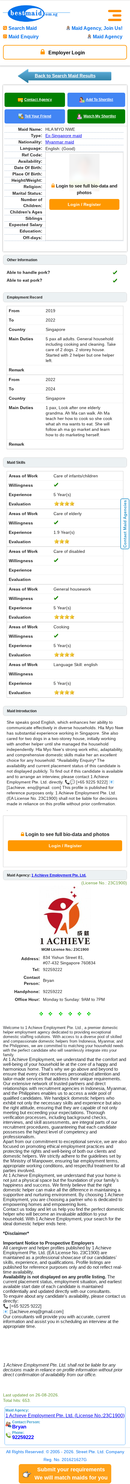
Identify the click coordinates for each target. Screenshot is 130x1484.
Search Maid (22, 28)
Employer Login (66, 52)
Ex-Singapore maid (63, 135)
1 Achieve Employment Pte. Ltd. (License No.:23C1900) (65, 1415)
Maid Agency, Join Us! (97, 28)
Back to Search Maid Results (65, 75)
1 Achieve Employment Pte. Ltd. (58, 875)
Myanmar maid (59, 141)
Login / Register (84, 204)
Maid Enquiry (23, 36)
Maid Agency (107, 36)
